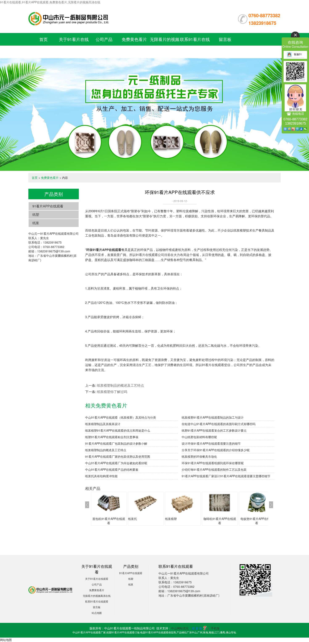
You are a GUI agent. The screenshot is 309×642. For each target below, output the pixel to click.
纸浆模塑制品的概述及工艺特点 (120, 385)
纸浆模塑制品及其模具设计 (102, 424)
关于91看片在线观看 (96, 578)
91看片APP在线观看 (47, 206)
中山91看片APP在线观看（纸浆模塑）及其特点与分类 (120, 417)
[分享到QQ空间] (289, 129)
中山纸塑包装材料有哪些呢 (199, 437)
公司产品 (104, 39)
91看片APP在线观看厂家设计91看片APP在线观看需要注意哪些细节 (226, 476)
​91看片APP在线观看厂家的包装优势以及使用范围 (117, 456)
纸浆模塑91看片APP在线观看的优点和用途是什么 (117, 430)
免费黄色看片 (134, 39)
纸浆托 (132, 519)
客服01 (298, 54)
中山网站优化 (180, 628)
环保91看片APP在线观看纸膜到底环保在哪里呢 (213, 463)
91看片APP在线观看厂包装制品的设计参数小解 (116, 443)
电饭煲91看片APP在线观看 (256, 521)
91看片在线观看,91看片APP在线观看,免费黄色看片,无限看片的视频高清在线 (50, 2)
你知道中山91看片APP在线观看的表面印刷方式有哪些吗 (218, 424)
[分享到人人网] (301, 129)
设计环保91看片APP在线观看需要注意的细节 (211, 443)
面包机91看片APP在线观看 (108, 521)
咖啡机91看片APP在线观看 (219, 521)
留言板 (225, 39)
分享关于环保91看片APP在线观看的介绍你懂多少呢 (216, 450)
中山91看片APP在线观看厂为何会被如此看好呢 (116, 463)
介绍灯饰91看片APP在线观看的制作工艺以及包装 (214, 469)
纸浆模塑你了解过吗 (112, 391)
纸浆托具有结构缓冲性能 (101, 476)
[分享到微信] (305, 129)
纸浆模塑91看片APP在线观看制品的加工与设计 (213, 417)
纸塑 (35, 214)
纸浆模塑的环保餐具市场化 (199, 456)
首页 (43, 39)
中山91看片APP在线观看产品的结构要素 (111, 469)
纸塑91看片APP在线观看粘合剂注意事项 (111, 437)
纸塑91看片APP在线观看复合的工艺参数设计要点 (214, 430)
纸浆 (35, 222)
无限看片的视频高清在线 (97, 595)
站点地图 (97, 612)
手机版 (215, 628)
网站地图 (6, 640)
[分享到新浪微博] (293, 129)
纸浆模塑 (171, 519)
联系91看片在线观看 (96, 601)
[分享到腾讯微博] (297, 129)
